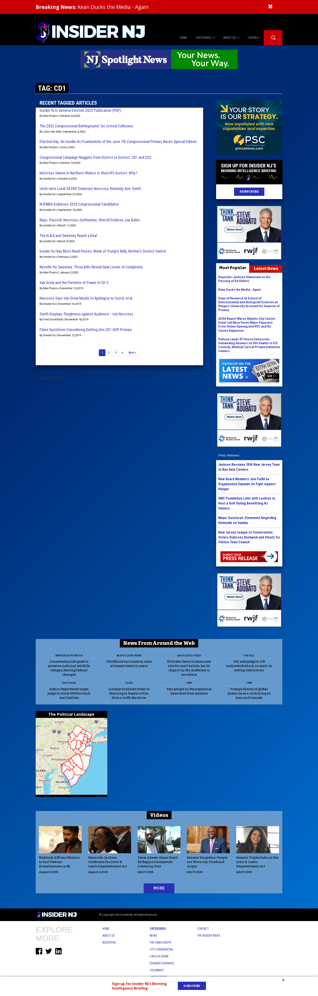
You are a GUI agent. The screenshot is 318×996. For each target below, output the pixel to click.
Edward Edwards (162, 963)
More (159, 888)
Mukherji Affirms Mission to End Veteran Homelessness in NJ (59, 862)
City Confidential (161, 949)
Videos (159, 815)
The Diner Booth (160, 942)
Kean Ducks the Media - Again (92, 6)
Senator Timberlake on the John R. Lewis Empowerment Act (257, 862)
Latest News (266, 268)
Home (105, 928)
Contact (203, 928)
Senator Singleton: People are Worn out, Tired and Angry (207, 862)
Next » (132, 352)
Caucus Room (159, 956)
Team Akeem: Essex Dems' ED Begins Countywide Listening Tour (158, 862)
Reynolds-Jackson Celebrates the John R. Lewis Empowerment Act (107, 862)
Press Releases (228, 455)
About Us (108, 935)
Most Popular (232, 267)
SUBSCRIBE (249, 191)
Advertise (109, 942)
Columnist (157, 970)
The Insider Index (208, 935)
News (153, 935)
